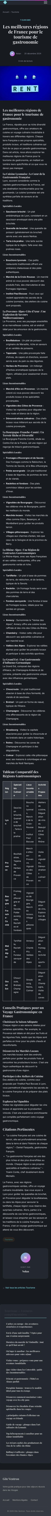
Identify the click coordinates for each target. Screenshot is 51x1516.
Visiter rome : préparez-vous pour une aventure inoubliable (24, 1362)
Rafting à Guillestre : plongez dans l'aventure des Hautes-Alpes (22, 1453)
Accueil (6, 12)
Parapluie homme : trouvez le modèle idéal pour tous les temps (24, 1389)
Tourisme (15, 12)
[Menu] (45, 2)
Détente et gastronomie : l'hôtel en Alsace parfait (22, 1380)
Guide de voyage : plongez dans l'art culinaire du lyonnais (23, 1426)
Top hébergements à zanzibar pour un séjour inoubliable (24, 1435)
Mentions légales (20, 1500)
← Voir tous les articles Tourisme (19, 1287)
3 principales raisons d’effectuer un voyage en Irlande (23, 1417)
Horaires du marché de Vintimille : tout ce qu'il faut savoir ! (25, 1343)
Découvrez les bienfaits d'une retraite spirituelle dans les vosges (24, 1407)
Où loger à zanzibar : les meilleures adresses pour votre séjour (23, 1352)
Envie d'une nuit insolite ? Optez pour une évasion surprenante (24, 1334)
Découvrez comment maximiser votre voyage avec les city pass (24, 1398)
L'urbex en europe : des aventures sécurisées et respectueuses (22, 1325)
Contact (34, 1500)
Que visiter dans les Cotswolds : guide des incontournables (24, 1371)
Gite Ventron (11, 1479)
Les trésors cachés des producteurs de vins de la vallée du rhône (24, 1444)
